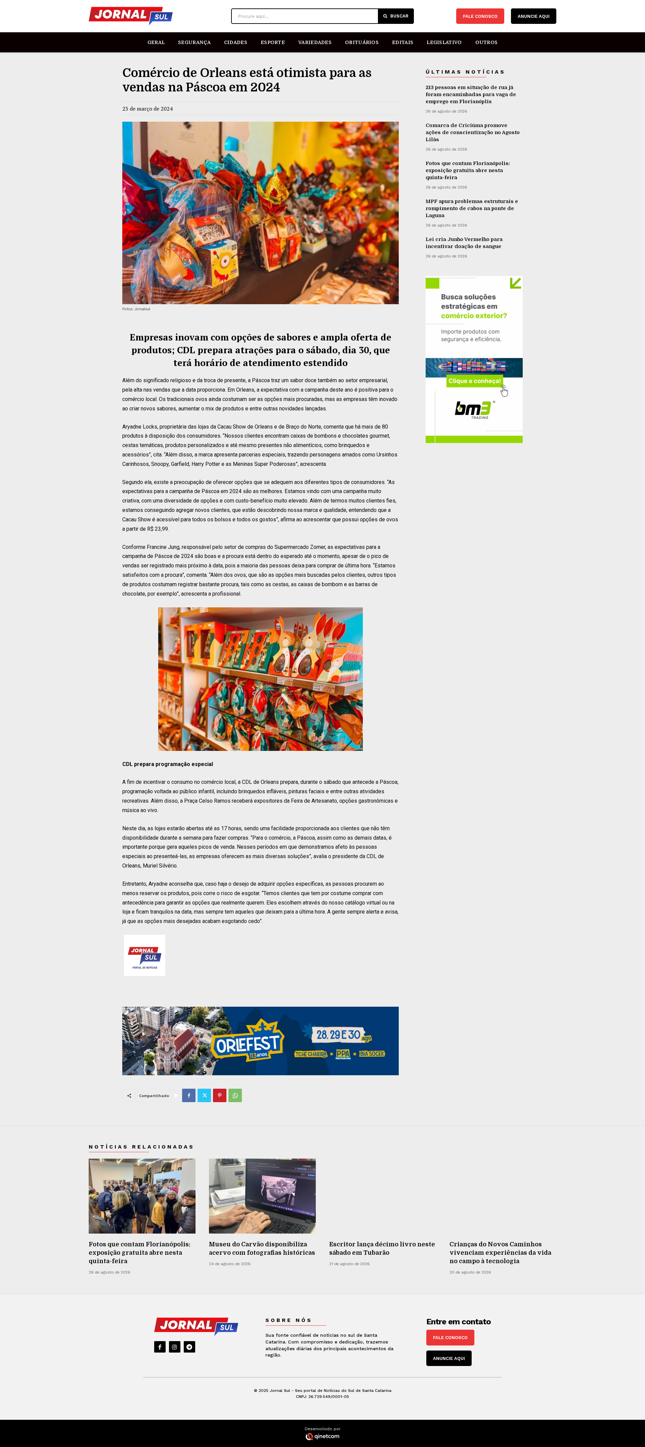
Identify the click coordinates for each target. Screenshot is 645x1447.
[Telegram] (189, 1347)
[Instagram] (174, 1347)
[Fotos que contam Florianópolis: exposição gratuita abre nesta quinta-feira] (142, 1196)
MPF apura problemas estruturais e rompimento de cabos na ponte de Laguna (472, 208)
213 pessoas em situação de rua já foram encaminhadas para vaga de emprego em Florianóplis (471, 94)
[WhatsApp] (235, 1095)
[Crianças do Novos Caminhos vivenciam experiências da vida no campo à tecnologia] (502, 1196)
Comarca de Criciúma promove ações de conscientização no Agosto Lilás (473, 132)
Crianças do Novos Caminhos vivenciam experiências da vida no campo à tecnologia (500, 1252)
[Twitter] (204, 1095)
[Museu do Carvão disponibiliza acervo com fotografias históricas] (262, 1196)
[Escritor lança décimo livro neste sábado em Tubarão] (382, 1196)
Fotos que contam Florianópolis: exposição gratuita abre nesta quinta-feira (468, 170)
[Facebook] (189, 1095)
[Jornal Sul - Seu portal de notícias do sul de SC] (156, 16)
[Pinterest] (219, 1095)
